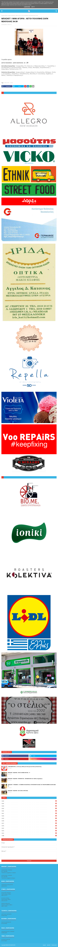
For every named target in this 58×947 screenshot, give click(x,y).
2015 (29, 828)
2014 (29, 830)
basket (9, 15)
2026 (29, 801)
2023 (29, 808)
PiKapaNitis (4, 24)
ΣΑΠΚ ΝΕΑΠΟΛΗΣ (11, 945)
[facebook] (15, 756)
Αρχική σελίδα (4, 15)
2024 (29, 806)
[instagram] (43, 759)
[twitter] (43, 756)
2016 (29, 825)
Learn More (27, 6)
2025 (29, 803)
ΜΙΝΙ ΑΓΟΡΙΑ (6, 82)
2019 (29, 818)
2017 (29, 823)
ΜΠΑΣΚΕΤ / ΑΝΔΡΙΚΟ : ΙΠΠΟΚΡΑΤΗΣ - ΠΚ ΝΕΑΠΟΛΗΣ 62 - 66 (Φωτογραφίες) (25, 778)
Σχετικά (48, 945)
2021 (29, 813)
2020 (29, 815)
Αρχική (44, 945)
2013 (29, 833)
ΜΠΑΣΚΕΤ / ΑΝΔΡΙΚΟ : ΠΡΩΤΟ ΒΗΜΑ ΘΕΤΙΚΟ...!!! (19, 772)
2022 (29, 811)
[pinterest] (15, 759)
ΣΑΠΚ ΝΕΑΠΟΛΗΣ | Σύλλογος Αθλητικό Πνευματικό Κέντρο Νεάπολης (25, 766)
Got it (33, 6)
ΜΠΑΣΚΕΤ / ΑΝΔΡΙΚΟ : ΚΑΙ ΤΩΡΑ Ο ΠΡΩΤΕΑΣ (18, 790)
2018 (29, 820)
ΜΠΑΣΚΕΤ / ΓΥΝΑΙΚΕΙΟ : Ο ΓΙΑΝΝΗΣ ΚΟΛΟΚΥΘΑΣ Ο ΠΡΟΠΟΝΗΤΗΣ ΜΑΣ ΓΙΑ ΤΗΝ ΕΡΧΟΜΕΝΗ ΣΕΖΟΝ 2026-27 (32, 785)
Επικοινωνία (54, 945)
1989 (29, 835)
